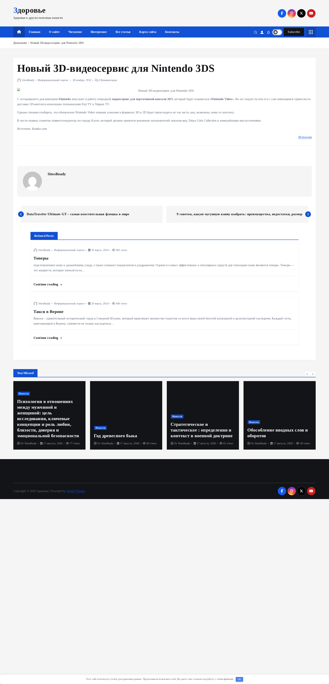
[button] (307, 374)
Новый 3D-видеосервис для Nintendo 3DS (57, 42)
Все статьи (123, 31)
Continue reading (46, 284)
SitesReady (28, 80)
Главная (34, 31)
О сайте (54, 31)
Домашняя (20, 42)
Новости (24, 428)
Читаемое (75, 31)
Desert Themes (75, 491)
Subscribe (294, 31)
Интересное (99, 31)
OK (239, 679)
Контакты (172, 31)
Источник (305, 137)
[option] (49, 415)
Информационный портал (53, 80)
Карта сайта (148, 31)
